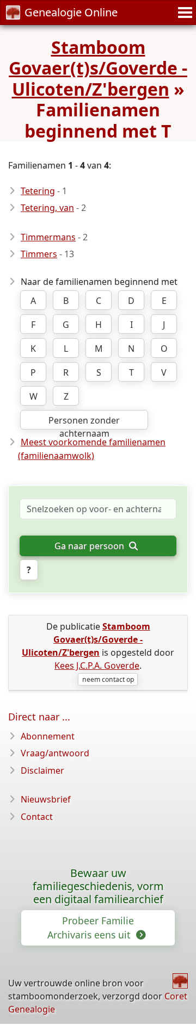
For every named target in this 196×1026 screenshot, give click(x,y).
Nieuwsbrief (46, 799)
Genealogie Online (71, 12)
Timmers (39, 254)
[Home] (180, 980)
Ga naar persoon (90, 546)
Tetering (38, 191)
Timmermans (48, 237)
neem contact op (108, 679)
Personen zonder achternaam (84, 422)
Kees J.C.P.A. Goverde (96, 665)
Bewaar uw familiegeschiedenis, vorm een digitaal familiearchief (98, 886)
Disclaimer (42, 770)
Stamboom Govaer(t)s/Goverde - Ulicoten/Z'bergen (98, 68)
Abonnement (48, 736)
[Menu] (183, 12)
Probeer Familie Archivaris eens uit (90, 927)
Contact (37, 817)
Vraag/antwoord (55, 753)
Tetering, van (47, 208)
